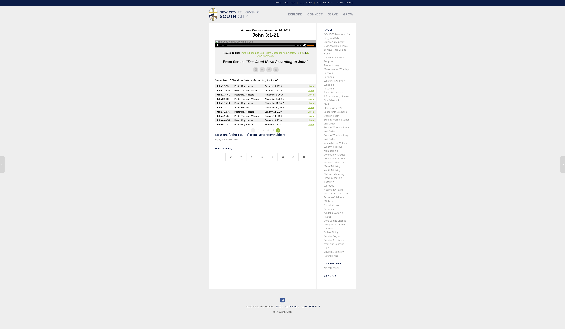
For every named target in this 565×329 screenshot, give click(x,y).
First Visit (329, 88)
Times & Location (333, 92)
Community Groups (334, 154)
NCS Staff (234, 139)
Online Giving (345, 2)
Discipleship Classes (335, 224)
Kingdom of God (255, 53)
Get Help (290, 2)
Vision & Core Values (335, 143)
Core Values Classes (335, 220)
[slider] (311, 45)
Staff (326, 104)
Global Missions (332, 205)
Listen (311, 86)
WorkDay (329, 185)
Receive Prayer (332, 236)
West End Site (325, 2)
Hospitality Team (333, 189)
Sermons (329, 77)
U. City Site (306, 2)
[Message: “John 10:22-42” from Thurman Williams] (2, 164)
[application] (265, 45)
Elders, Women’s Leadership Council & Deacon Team (335, 111)
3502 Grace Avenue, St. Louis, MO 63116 (298, 306)
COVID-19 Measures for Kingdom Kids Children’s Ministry (337, 38)
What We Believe (333, 146)
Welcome (329, 84)
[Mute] (304, 45)
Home (278, 2)
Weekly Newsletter (334, 80)
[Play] (217, 45)
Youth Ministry (332, 170)
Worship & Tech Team (336, 193)
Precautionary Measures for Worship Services (336, 69)
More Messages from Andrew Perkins (285, 53)
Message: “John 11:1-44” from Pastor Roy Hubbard (250, 134)
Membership (331, 150)
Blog (326, 248)
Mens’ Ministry (332, 166)
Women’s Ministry (334, 162)
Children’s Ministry (334, 174)
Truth (243, 53)
